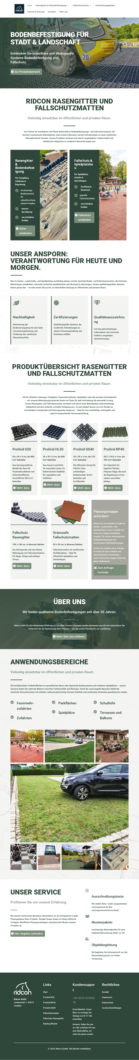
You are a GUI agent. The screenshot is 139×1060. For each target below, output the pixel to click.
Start (29, 5)
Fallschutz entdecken (84, 217)
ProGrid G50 (48, 997)
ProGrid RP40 (49, 1002)
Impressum (107, 997)
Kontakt (52, 12)
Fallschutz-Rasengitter (53, 1018)
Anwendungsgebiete (105, 5)
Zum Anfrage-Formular (106, 570)
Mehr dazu (23, 488)
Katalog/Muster (50, 1024)
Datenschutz (107, 1002)
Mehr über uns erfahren (70, 636)
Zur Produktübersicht (27, 71)
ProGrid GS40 (49, 1008)
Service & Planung (35, 12)
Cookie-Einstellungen (111, 1008)
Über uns (63, 12)
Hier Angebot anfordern (29, 933)
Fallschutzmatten (81, 5)
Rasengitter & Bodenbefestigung (51, 5)
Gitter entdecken (25, 231)
